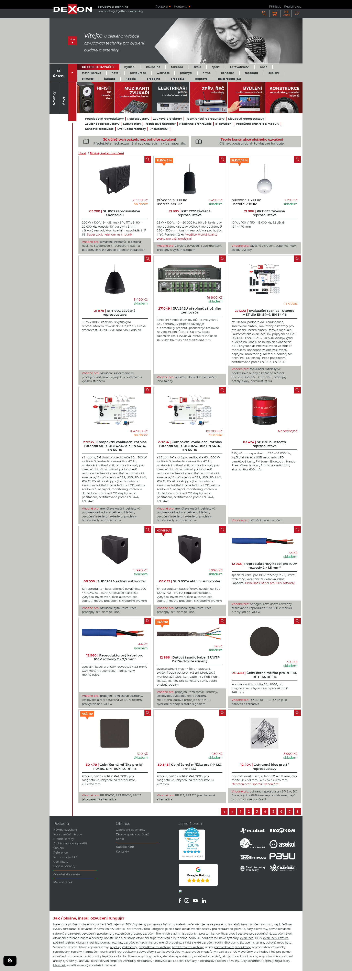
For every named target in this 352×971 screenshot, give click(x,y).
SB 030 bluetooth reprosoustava (264, 444)
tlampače (90, 951)
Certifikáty (60, 862)
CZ (297, 14)
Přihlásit (275, 6)
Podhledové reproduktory (104, 119)
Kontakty (180, 6)
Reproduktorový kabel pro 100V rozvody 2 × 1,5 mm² (264, 566)
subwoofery (145, 951)
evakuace (246, 938)
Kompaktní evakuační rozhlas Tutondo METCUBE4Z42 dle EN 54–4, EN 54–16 (114, 446)
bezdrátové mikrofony (188, 947)
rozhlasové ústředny (169, 951)
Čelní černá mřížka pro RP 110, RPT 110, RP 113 (264, 675)
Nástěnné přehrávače (195, 124)
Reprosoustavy (138, 119)
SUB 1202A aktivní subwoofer (115, 581)
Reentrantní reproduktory (205, 119)
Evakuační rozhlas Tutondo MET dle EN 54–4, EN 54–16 (264, 313)
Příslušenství (159, 129)
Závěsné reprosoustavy (102, 124)
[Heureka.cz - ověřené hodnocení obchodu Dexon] (192, 859)
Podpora (161, 6)
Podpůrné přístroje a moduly (257, 124)
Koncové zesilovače (99, 129)
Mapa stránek (63, 882)
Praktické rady (63, 839)
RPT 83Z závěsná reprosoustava (264, 213)
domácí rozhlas (111, 942)
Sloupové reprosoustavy (246, 119)
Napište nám (125, 847)
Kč (286, 13)
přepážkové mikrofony (154, 947)
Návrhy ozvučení (65, 830)
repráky (115, 947)
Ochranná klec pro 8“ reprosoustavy (264, 766)
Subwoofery (132, 124)
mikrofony (129, 947)
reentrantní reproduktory (118, 951)
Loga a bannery (64, 866)
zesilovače (192, 951)
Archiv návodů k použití (70, 843)
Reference (60, 852)
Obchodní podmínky (130, 830)
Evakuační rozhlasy (131, 129)
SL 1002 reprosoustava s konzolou (114, 213)
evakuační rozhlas (275, 938)
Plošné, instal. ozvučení (107, 153)
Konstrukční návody (67, 834)
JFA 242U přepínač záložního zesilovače (189, 310)
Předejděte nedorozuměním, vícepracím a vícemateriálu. (134, 141)
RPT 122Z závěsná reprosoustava (190, 213)
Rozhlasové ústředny (160, 124)
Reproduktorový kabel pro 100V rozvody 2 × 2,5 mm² (114, 657)
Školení (58, 848)
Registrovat (292, 6)
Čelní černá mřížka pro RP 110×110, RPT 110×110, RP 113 (115, 766)
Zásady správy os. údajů (133, 834)
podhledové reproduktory (232, 947)
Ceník (120, 839)
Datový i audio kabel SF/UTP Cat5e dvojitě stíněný (190, 659)
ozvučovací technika (138, 942)
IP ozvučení (223, 124)
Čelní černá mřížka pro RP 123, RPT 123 (190, 766)
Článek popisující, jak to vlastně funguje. (240, 141)
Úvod (82, 153)
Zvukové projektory (167, 119)
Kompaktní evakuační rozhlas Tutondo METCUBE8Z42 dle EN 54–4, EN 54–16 (190, 446)
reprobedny (61, 951)
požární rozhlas (64, 942)
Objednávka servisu (67, 874)
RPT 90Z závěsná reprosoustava (114, 313)
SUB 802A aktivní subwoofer (189, 581)
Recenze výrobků (65, 857)
